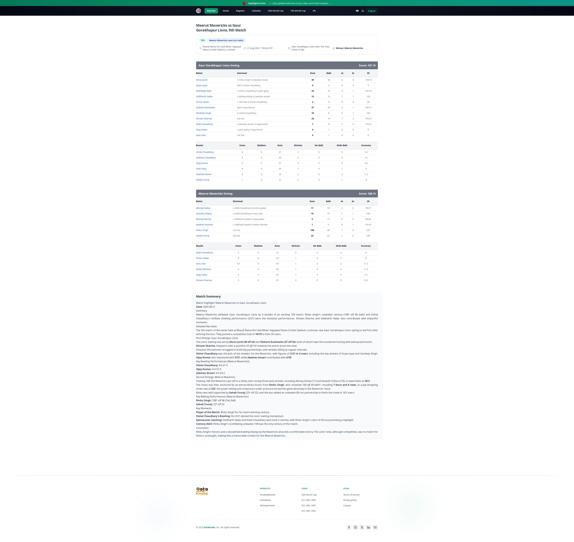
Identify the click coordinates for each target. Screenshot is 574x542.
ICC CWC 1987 (309, 505)
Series (226, 10)
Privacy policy (350, 500)
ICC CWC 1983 (309, 500)
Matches (211, 10)
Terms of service (351, 494)
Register (240, 10)
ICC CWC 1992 (309, 510)
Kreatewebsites (267, 494)
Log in (371, 10)
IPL (314, 10)
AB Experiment (267, 505)
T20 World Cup (298, 10)
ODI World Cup (275, 10)
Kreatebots (265, 500)
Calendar (256, 10)
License (347, 505)
